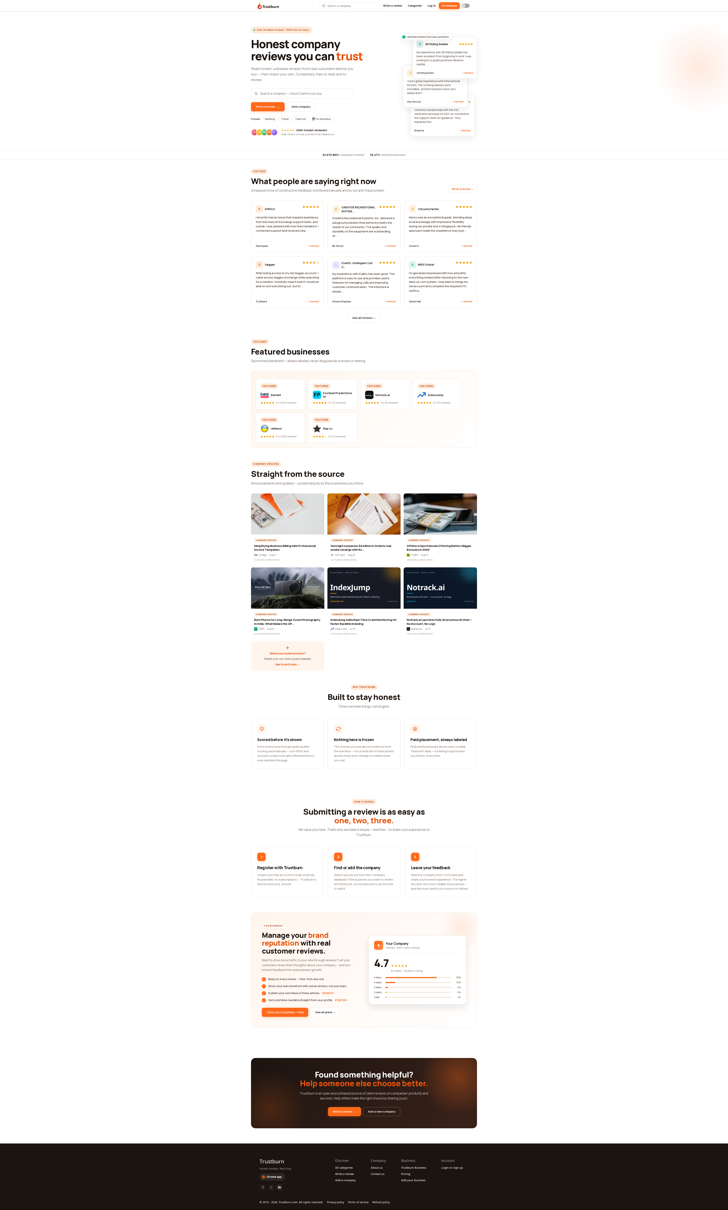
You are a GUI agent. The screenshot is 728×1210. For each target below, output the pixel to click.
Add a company (345, 1180)
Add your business (413, 1180)
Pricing (405, 1174)
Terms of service (358, 1202)
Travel (285, 119)
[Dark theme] (465, 6)
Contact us (377, 1174)
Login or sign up (452, 1167)
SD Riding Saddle (436, 44)
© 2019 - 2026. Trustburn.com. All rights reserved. (291, 1202)
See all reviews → (364, 318)
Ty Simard (261, 301)
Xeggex (270, 264)
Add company (301, 107)
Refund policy (381, 1202)
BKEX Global (426, 264)
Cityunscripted (428, 209)
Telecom (300, 119)
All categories (344, 1167)
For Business (323, 119)
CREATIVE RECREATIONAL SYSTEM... (358, 209)
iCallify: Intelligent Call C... (357, 265)
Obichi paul (262, 246)
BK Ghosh (338, 246)
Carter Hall (415, 301)
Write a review (392, 5)
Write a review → (463, 189)
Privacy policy (335, 1202)
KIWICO (270, 209)
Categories (415, 5)
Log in (432, 5)
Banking (270, 119)
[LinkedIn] (279, 1187)
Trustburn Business (413, 1167)
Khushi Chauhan (341, 301)
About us (377, 1167)
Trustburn (272, 1161)
